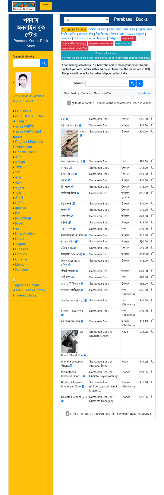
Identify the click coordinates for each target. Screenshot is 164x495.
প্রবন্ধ (18, 167)
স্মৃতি (18, 193)
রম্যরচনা (20, 208)
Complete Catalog (74, 29)
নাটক (18, 182)
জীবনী (19, 198)
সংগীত (19, 203)
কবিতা (19, 157)
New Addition (25, 234)
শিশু (17, 213)
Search (78, 83)
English (141, 93)
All (149, 93)
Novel (19, 239)
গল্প (17, 172)
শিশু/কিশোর (23, 218)
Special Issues (26, 152)
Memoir (20, 264)
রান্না (17, 228)
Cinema (21, 259)
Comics (21, 254)
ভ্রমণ (18, 177)
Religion (21, 269)
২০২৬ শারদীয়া (24, 126)
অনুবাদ (19, 188)
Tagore (20, 244)
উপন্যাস (20, 162)
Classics (21, 249)
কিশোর (19, 223)
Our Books (23, 111)
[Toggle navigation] (46, 6)
